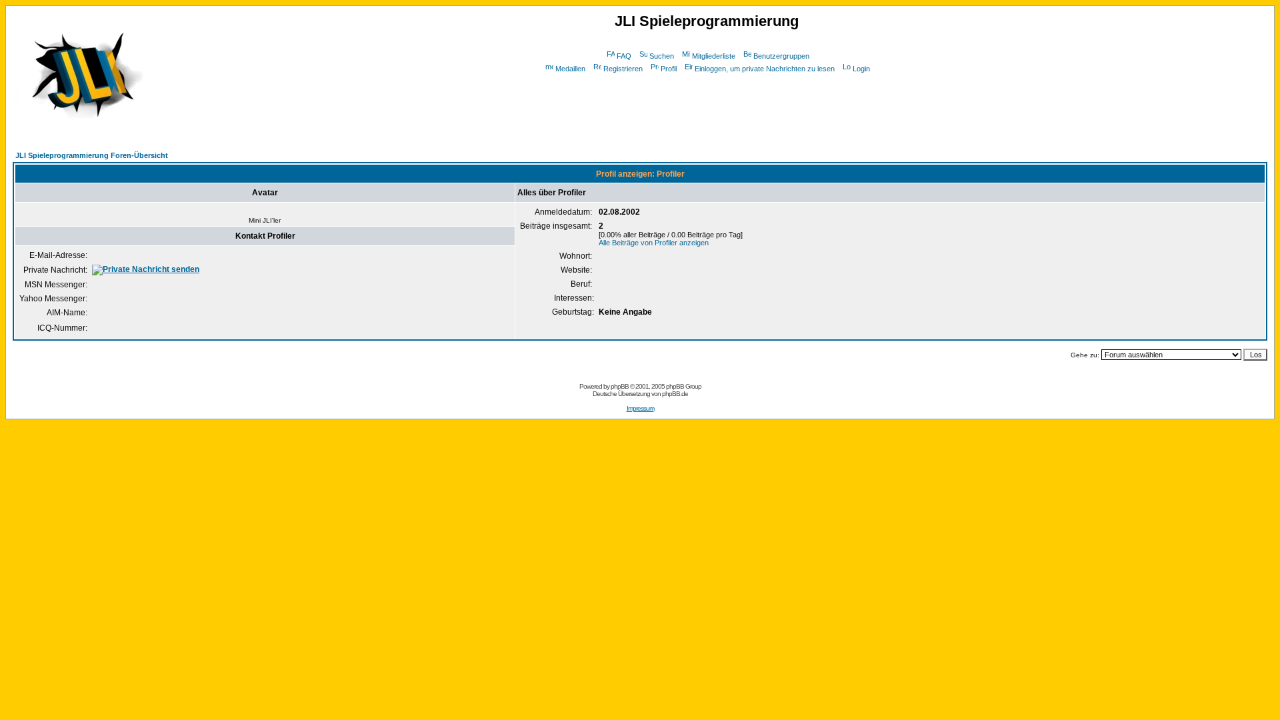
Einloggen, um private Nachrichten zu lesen (765, 69)
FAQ (624, 56)
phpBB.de (675, 393)
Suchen (661, 56)
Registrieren (623, 69)
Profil (669, 69)
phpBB (620, 386)
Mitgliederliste (713, 56)
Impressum (640, 408)
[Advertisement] (706, 105)
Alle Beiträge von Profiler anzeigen (654, 243)
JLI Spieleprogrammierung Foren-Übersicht (91, 155)
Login (861, 69)
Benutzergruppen (781, 56)
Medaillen (570, 69)
